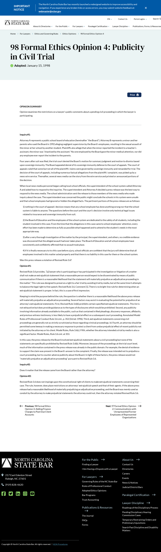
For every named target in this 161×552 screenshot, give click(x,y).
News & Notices (130, 482)
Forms (85, 524)
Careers (126, 473)
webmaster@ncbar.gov (50, 11)
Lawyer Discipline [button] (120, 26)
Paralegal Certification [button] (97, 26)
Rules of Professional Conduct (96, 486)
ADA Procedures (60, 544)
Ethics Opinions (69, 33)
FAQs (84, 520)
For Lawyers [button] (78, 26)
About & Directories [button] (42, 26)
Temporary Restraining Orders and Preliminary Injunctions (139, 521)
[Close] (146, 7)
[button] (146, 19)
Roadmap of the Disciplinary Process (140, 507)
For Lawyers (25, 33)
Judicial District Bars (132, 487)
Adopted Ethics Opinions (94, 490)
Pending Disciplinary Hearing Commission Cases (136, 514)
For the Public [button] (62, 26)
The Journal (88, 515)
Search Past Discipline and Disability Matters (140, 529)
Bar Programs (88, 495)
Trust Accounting (90, 499)
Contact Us (122, 19)
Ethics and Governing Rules (46, 33)
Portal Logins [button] (139, 19)
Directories (127, 469)
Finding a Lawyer (90, 464)
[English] (111, 19)
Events (125, 478)
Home (13, 33)
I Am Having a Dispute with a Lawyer (100, 469)
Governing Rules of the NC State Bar (99, 481)
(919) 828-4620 (14, 484)
